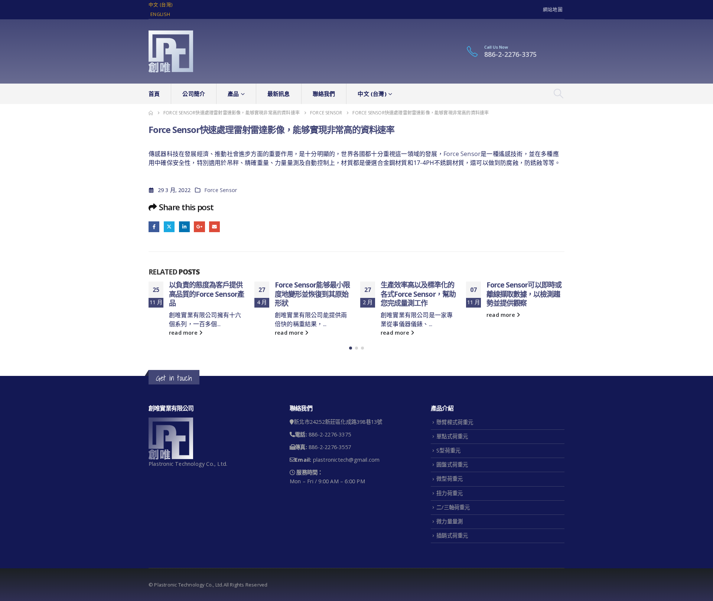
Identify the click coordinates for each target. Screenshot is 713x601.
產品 (233, 93)
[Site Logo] (171, 51)
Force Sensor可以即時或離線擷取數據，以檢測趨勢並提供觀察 (523, 294)
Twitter (169, 226)
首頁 (154, 93)
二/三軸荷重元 (453, 507)
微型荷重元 (449, 478)
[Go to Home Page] (151, 112)
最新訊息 (278, 93)
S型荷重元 (448, 450)
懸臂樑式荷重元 (454, 422)
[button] (558, 93)
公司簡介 (193, 93)
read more (184, 332)
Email (214, 226)
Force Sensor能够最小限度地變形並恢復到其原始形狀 (312, 294)
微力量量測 (449, 521)
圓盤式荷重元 (452, 464)
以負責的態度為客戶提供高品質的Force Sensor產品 (206, 294)
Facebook (154, 226)
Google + (199, 226)
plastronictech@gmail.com (346, 459)
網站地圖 (553, 9)
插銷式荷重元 (452, 535)
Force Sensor (462, 154)
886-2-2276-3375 (510, 54)
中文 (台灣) (160, 4)
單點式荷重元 (452, 436)
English (160, 14)
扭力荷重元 (449, 493)
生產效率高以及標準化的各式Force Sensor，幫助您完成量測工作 (418, 294)
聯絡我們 (324, 93)
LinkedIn (184, 226)
